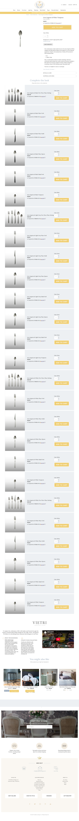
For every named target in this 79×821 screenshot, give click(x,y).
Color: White (46, 33)
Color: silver (56, 90)
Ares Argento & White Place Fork (35, 398)
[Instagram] (40, 804)
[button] (60, 23)
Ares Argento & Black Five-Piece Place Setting (39, 93)
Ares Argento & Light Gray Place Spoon (37, 276)
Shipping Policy (39, 781)
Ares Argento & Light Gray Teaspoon (36, 357)
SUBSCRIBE (48, 726)
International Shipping (39, 782)
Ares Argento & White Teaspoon (35, 480)
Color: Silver (56, 233)
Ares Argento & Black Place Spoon (36, 154)
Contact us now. (46, 41)
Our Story (65, 779)
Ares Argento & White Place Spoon (36, 439)
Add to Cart (57, 27)
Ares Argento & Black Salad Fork (35, 174)
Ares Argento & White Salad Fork (35, 459)
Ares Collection (33, 14)
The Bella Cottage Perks (39, 784)
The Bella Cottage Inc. (37, 814)
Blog (65, 784)
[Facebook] (29, 804)
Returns (39, 779)
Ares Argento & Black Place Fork (35, 113)
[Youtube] (50, 804)
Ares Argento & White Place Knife (36, 419)
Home (27, 14)
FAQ (39, 790)
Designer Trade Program (39, 785)
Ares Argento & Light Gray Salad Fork (37, 296)
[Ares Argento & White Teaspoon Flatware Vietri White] (20, 34)
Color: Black (56, 111)
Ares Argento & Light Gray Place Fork (37, 235)
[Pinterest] (45, 804)
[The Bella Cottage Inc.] (39, 1)
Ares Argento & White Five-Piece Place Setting (39, 378)
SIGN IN (70, 4)
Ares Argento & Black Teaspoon (35, 194)
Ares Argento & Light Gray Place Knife (37, 256)
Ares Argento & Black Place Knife (35, 133)
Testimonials (65, 781)
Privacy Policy (39, 788)
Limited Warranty (39, 787)
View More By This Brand (48, 69)
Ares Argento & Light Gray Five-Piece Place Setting (40, 215)
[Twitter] (34, 804)
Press (65, 782)
